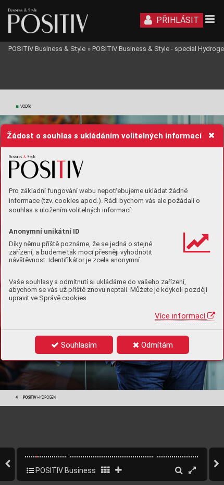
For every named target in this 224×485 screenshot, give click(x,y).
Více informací (181, 316)
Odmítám (156, 345)
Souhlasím (78, 345)
